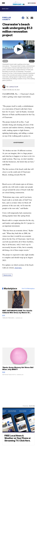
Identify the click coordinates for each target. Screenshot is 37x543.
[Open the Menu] (3, 3)
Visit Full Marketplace (28, 288)
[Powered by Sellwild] (32, 406)
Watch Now (31, 3)
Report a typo (7, 275)
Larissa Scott (13, 87)
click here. (18, 267)
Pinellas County (6, 18)
